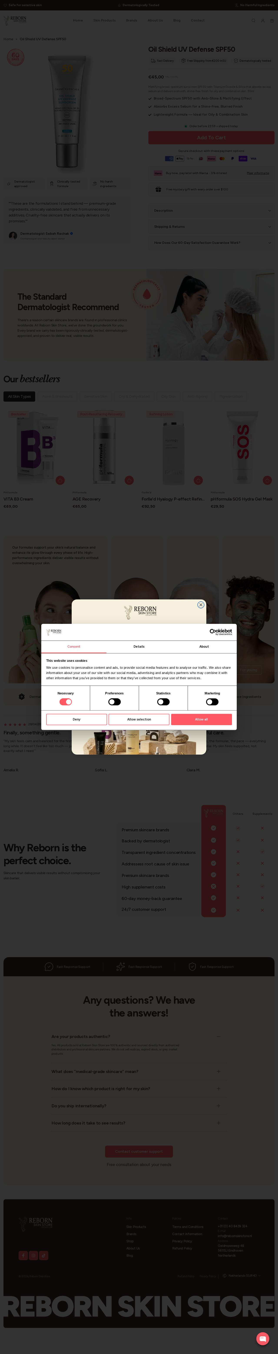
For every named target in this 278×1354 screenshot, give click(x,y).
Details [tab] (139, 647)
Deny (76, 719)
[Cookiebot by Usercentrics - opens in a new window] (213, 632)
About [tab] (204, 647)
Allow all (201, 719)
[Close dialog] (201, 605)
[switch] (114, 702)
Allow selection (139, 719)
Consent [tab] (73, 647)
